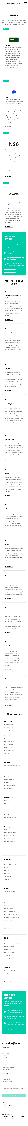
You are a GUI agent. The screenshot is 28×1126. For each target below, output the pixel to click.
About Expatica (5, 1050)
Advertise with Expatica (8, 1067)
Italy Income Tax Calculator (8, 1076)
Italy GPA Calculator (7, 1081)
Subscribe (14, 1095)
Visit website (8, 74)
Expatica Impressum (7, 1057)
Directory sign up (6, 1069)
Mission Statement (6, 1060)
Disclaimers (23, 7)
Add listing (9, 271)
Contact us (4, 1055)
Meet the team (5, 1053)
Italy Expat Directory (7, 1079)
